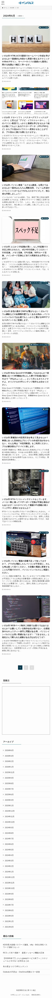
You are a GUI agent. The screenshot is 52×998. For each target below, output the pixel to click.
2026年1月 (9, 767)
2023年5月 (9, 916)
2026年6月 (9, 750)
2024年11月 (9, 816)
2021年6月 (9, 927)
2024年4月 (9, 855)
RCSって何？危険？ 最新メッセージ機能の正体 (23, 953)
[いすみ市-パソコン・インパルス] (26, 3)
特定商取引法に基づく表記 (26, 990)
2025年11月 (9, 772)
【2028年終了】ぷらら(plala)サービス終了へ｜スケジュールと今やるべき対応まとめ (25, 959)
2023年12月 (10, 877)
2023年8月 (9, 899)
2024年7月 (9, 839)
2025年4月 (9, 800)
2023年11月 (9, 883)
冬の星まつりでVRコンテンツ (15, 966)
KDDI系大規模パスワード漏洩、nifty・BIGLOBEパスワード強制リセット (25, 946)
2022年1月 (9, 921)
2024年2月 (9, 866)
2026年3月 (9, 756)
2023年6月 (9, 910)
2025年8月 (9, 783)
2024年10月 (10, 822)
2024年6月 (9, 844)
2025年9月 (9, 778)
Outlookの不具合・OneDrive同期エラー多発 (21, 972)
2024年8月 (9, 833)
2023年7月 (9, 905)
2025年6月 (9, 794)
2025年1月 (9, 806)
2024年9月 (9, 828)
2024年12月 (10, 811)
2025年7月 (9, 789)
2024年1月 (9, 872)
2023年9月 (9, 894)
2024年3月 (9, 861)
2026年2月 (9, 761)
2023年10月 (10, 888)
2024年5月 (9, 850)
